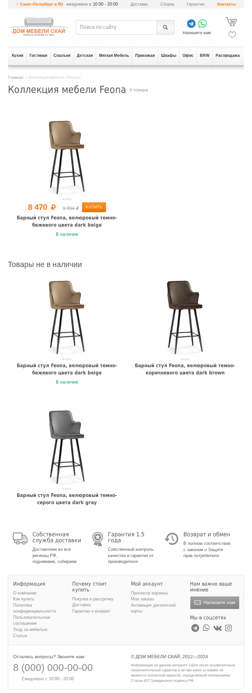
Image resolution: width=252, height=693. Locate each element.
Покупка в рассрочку (93, 598)
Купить (94, 207)
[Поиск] (166, 27)
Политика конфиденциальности (34, 608)
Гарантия (195, 4)
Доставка (139, 4)
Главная (15, 77)
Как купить (23, 598)
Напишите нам (218, 602)
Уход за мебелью (30, 629)
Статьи (20, 635)
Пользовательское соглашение (31, 620)
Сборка (167, 4)
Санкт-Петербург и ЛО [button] (41, 4)
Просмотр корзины (149, 593)
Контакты (226, 4)
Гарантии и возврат (91, 611)
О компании (24, 593)
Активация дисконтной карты (153, 608)
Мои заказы (142, 598)
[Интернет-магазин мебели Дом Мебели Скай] (39, 26)
